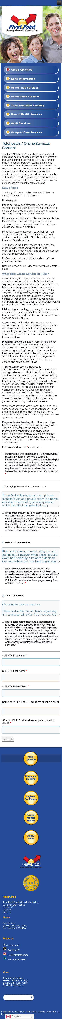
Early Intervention (22, 78)
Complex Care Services (26, 132)
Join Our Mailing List (12, 978)
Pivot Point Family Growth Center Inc (38, 1011)
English (16, 1016)
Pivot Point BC (13, 945)
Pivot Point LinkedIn (17, 959)
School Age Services (24, 87)
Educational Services (25, 96)
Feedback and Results (13, 985)
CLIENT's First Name (14, 655)
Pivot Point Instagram (18, 955)
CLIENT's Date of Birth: (15, 686)
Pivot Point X (14, 950)
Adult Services (20, 123)
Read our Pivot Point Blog (15, 980)
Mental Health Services (26, 114)
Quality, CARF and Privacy (15, 983)
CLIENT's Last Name (14, 671)
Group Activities (21, 69)
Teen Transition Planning (27, 105)
